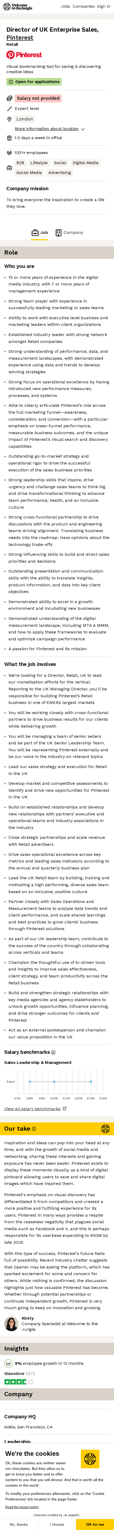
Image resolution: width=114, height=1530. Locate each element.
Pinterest (19, 37)
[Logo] (17, 6)
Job (44, 232)
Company (73, 232)
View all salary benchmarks (32, 1108)
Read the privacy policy (22, 1507)
